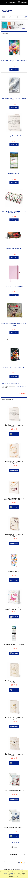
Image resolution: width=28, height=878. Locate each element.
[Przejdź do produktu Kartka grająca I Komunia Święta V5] (14, 706)
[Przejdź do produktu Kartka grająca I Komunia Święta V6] (14, 743)
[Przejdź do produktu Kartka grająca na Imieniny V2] (14, 816)
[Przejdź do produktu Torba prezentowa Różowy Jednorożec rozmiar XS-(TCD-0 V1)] (14, 597)
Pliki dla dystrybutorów (21, 386)
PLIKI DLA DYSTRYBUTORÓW (10, 383)
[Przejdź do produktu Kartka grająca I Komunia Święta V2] (14, 670)
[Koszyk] (24, 17)
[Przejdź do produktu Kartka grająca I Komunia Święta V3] (14, 450)
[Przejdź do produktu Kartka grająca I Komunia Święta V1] (14, 414)
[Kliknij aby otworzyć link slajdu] (14, 25)
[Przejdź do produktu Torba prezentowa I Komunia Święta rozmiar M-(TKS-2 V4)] (14, 487)
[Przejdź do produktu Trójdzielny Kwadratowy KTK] (14, 633)
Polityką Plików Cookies (9, 873)
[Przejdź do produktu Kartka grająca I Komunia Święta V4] (14, 523)
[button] (3, 17)
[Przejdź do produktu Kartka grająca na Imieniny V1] (14, 779)
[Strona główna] (14, 10)
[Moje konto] (17, 17)
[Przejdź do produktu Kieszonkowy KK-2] (14, 560)
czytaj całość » (22, 393)
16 (23, 843)
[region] (14, 25)
